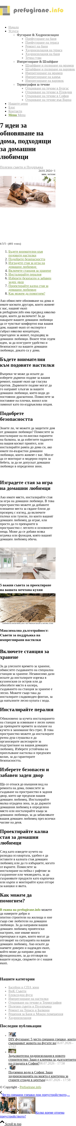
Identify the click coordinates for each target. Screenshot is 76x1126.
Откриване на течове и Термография (34, 1002)
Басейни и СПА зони (23, 987)
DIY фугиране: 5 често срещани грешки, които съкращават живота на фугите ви (42, 1041)
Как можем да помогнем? (26, 293)
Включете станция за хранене (29, 270)
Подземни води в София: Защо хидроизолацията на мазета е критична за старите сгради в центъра (38, 1076)
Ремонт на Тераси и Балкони (29, 1010)
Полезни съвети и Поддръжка (21, 167)
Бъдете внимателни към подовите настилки (25, 253)
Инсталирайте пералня (24, 274)
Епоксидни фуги (20, 995)
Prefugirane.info (30, 1087)
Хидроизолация (19, 1018)
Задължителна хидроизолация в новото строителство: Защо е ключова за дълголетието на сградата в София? (42, 1059)
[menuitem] (42, 27)
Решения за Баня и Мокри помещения (35, 1014)
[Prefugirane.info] (31, 20)
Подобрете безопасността (26, 259)
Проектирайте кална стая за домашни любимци (28, 287)
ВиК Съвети (17, 991)
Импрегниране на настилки (28, 999)
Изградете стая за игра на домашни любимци (26, 265)
